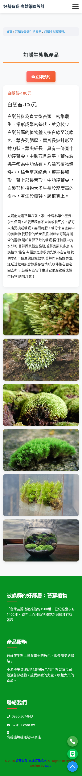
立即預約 (42, 76)
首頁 (9, 32)
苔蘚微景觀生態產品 (28, 32)
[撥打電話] (72, 741)
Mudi (48, 766)
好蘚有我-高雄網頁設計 (24, 6)
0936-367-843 (22, 716)
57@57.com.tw (23, 725)
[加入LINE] (72, 754)
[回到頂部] (72, 766)
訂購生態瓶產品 (54, 32)
